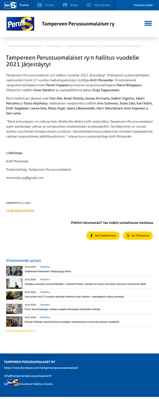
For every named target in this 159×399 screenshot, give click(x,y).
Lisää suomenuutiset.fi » (21, 331)
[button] (148, 23)
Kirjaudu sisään (143, 5)
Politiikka (45, 267)
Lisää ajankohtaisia (20, 211)
